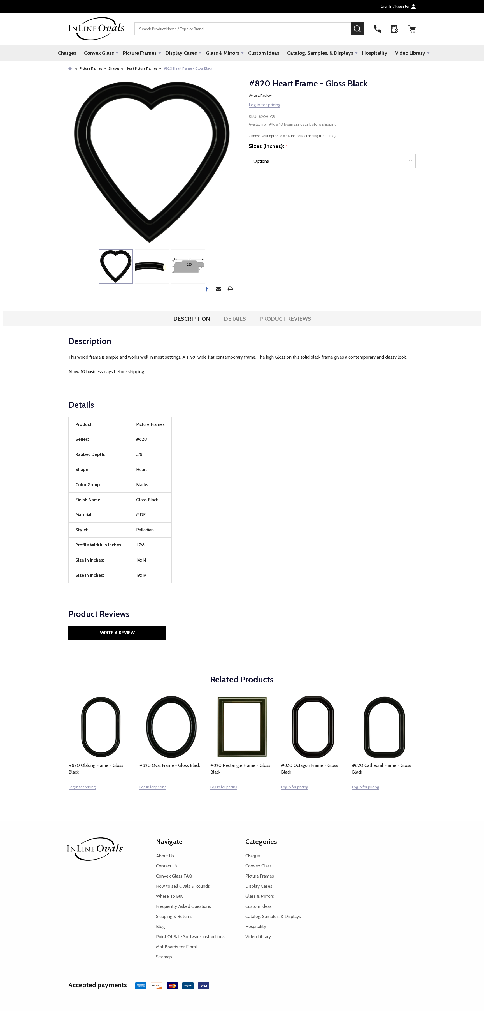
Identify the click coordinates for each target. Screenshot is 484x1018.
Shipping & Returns (174, 916)
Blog (160, 926)
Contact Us (167, 866)
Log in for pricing (264, 104)
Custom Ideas (263, 53)
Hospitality (374, 53)
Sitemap (164, 956)
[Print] (230, 289)
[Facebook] (207, 289)
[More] (117, 53)
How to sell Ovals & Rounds (183, 886)
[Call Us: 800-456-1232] (377, 29)
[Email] (218, 289)
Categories (261, 841)
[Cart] (412, 29)
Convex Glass (99, 53)
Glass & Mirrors (222, 53)
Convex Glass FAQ (174, 876)
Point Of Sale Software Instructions (190, 936)
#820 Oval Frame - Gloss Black (169, 765)
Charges (67, 53)
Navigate (169, 841)
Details (235, 318)
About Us (165, 855)
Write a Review (260, 95)
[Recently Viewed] (394, 29)
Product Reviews (285, 318)
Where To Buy (169, 896)
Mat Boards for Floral (176, 946)
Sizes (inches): (268, 146)
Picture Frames (140, 53)
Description (191, 318)
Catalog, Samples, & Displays (320, 53)
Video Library (410, 53)
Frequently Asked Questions (183, 906)
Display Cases (181, 53)
